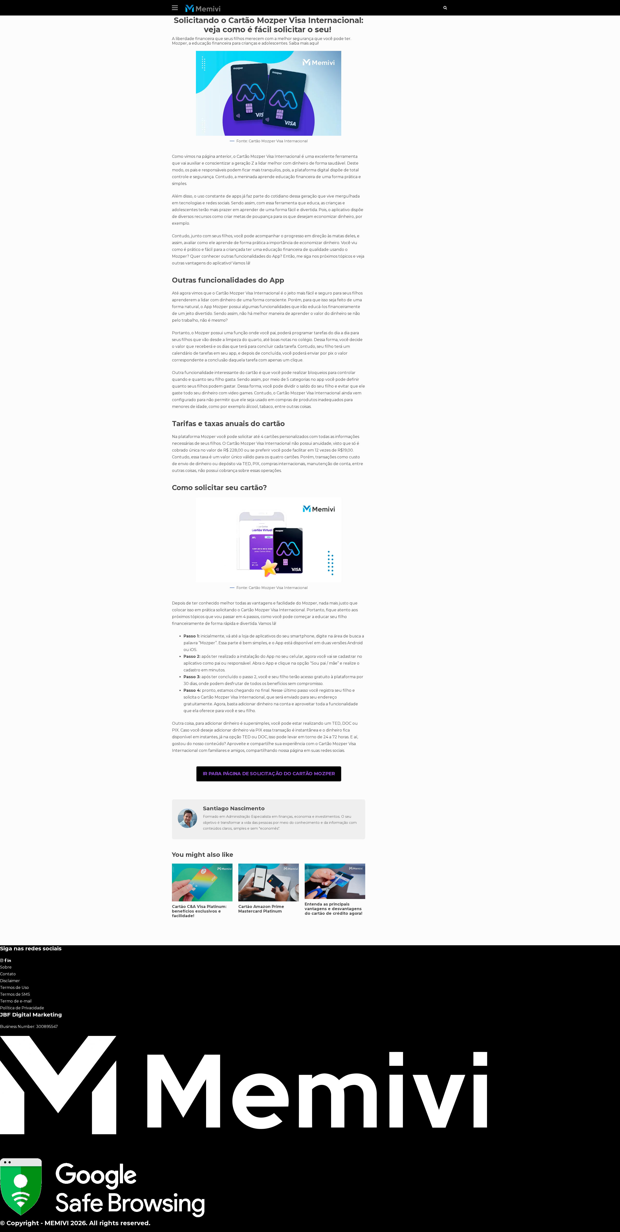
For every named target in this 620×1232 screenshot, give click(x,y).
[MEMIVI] (203, 9)
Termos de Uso (14, 987)
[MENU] (175, 8)
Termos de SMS (15, 994)
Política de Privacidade (22, 1008)
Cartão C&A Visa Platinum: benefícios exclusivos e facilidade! (199, 911)
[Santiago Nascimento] (187, 826)
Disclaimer (10, 980)
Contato (8, 974)
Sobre (6, 967)
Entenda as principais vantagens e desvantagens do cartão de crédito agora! (335, 881)
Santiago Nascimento (234, 808)
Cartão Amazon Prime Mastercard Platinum (261, 909)
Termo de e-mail (16, 1001)
